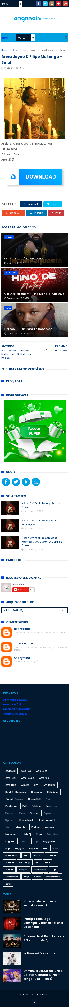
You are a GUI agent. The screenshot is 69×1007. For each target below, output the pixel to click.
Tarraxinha (40, 869)
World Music (53, 876)
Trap (26, 876)
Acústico (26, 770)
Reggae (19, 848)
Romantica (11, 855)
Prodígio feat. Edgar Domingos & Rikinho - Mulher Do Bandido (43, 923)
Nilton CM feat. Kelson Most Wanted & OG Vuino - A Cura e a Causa (41, 541)
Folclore (36, 806)
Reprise (33, 848)
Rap (7, 848)
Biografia (36, 792)
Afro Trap (10, 272)
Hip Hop (9, 820)
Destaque (11, 806)
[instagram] (51, 3)
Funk (22, 813)
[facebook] (38, 3)
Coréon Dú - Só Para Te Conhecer (28, 329)
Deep (49, 799)
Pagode (9, 841)
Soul (15, 50)
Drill (24, 806)
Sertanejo (24, 862)
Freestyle (51, 806)
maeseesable (23, 643)
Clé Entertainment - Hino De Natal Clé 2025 (34, 294)
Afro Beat (41, 770)
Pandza (24, 841)
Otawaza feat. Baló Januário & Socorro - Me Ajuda (43, 938)
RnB (45, 848)
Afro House (27, 778)
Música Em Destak (16, 709)
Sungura (23, 869)
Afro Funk (10, 778)
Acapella (10, 770)
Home (4, 38)
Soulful (9, 869)
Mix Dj (27, 834)
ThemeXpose (41, 994)
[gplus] (65, 3)
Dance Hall (34, 799)
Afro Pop (44, 778)
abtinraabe (22, 629)
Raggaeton (49, 841)
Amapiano (49, 785)
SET (38, 862)
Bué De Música (13, 704)
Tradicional (11, 876)
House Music (26, 820)
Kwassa (49, 827)
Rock (55, 848)
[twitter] (45, 3)
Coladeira (52, 792)
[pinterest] (58, 3)
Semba (9, 862)
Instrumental (47, 820)
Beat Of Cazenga (15, 792)
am (36, 785)
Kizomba (21, 827)
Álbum (25, 785)
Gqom (47, 813)
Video (37, 876)
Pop (36, 841)
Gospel (34, 813)
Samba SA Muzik (15, 714)
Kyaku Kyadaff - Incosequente (25, 258)
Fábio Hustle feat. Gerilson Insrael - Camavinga (41, 903)
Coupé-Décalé (14, 799)
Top (53, 869)
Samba (51, 855)
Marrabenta (12, 834)
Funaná (9, 813)
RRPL (26, 855)
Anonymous (22, 658)
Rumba (9, 237)
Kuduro (35, 827)
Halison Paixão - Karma (39, 953)
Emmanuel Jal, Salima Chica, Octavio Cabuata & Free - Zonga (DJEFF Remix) (43, 975)
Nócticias (52, 834)
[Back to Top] (34, 1002)
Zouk (8, 883)
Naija (39, 834)
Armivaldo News (15, 700)
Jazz (8, 827)
